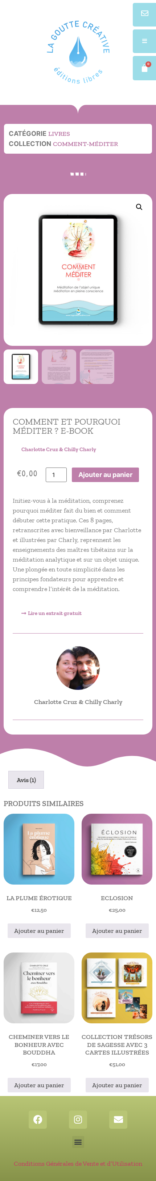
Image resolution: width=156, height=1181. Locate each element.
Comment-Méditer (85, 144)
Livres (59, 134)
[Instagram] (78, 1120)
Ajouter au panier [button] (39, 931)
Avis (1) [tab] (26, 780)
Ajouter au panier (105, 474)
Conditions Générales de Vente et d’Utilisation (78, 1164)
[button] (139, 207)
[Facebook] (38, 1120)
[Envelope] (118, 1120)
